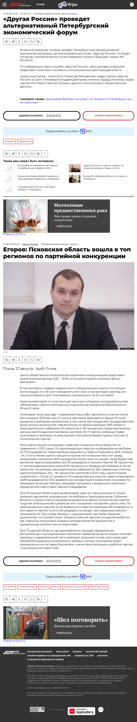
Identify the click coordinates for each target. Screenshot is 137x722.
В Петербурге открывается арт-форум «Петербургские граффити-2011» (37, 166)
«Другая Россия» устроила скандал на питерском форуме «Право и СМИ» (103, 166)
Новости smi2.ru (14, 234)
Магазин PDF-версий (96, 652)
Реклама (77, 652)
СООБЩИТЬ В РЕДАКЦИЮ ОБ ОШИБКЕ (45, 660)
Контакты (102, 656)
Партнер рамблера (56, 710)
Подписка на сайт (84, 656)
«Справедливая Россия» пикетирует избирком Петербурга (36, 188)
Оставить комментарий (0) (108, 116)
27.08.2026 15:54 (11, 244)
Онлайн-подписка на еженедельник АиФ (49, 656)
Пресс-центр (62, 652)
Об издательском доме (39, 652)
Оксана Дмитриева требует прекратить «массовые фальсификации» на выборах (38, 177)
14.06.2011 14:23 (10, 13)
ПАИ (5, 352)
